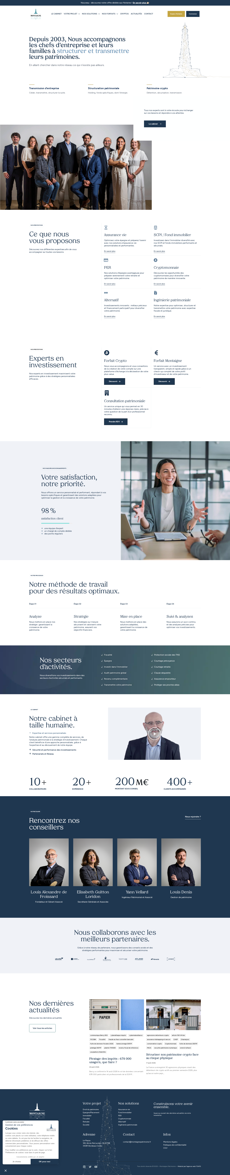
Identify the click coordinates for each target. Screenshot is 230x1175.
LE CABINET (56, 14)
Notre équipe (35, 811)
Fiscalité (102, 1039)
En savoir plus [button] (159, 284)
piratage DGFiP (95, 1048)
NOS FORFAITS (108, 14)
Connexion (193, 14)
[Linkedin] (84, 1166)
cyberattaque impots (118, 1035)
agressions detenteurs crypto (158, 1035)
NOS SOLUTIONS (89, 14)
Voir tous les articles (42, 1028)
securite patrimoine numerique (165, 1048)
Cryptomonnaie (170, 1044)
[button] (59, 734)
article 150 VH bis (178, 1035)
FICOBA (93, 1039)
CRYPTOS (124, 14)
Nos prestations (37, 225)
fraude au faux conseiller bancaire (121, 1039)
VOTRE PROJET (70, 14)
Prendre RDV (114, 422)
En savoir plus (109, 251)
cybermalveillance (135, 1035)
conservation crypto (154, 1044)
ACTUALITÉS (136, 14)
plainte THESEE (110, 1048)
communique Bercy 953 (99, 1035)
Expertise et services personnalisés (49, 733)
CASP (176, 1039)
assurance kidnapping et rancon (158, 1039)
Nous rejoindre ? (193, 816)
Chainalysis (185, 1039)
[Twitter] (90, 1166)
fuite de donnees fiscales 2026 (101, 1044)
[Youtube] (96, 1166)
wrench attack (185, 1048)
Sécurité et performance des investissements (54, 750)
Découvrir (113, 381)
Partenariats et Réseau (43, 754)
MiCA (149, 1048)
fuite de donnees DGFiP (188, 1044)
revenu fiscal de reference (128, 1048)
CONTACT (148, 14)
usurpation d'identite (98, 1052)
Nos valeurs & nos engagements (54, 468)
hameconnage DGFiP (124, 1044)
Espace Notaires (176, 14)
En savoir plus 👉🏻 (141, 2)
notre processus (37, 575)
